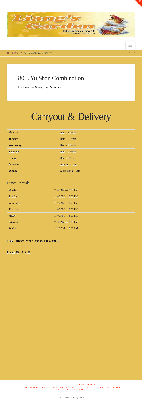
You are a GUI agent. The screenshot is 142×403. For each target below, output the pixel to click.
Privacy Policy (110, 387)
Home (72, 387)
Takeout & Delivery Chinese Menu (44, 387)
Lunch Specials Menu (88, 386)
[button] (130, 45)
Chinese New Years (71, 390)
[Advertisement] (71, 288)
